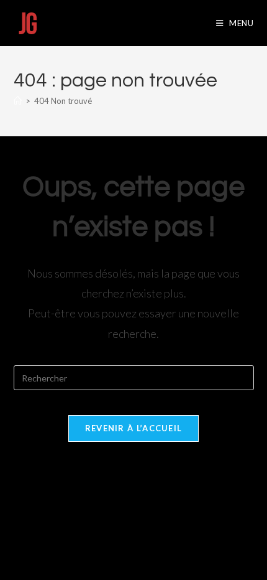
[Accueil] (18, 101)
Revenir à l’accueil (134, 428)
